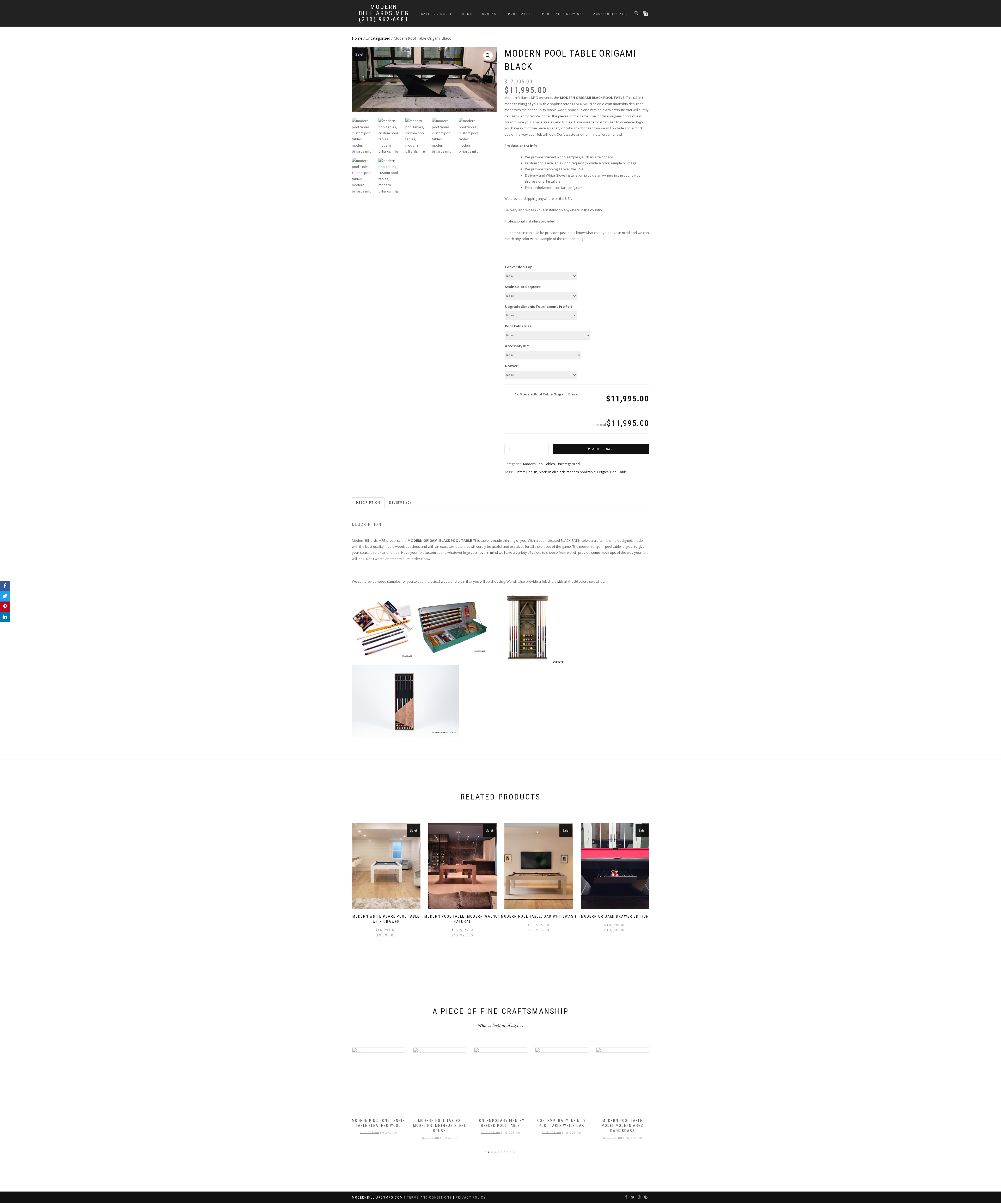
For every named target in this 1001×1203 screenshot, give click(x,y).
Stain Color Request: (523, 286)
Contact (490, 14)
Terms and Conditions (430, 1197)
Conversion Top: (519, 266)
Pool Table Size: (519, 326)
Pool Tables (520, 14)
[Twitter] (5, 596)
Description (368, 502)
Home (467, 14)
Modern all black (552, 472)
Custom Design (525, 472)
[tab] (368, 502)
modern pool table (581, 472)
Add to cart (603, 449)
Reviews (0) (400, 502)
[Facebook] (5, 586)
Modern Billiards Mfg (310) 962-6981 (384, 13)
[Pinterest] (5, 607)
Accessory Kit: (517, 346)
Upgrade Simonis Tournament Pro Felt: (539, 306)
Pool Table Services (563, 14)
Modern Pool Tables (539, 463)
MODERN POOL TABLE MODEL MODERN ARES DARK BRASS (561, 1125)
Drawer (511, 365)
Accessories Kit (609, 14)
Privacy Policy (471, 1197)
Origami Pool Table (612, 472)
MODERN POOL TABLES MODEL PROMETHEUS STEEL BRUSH (378, 1125)
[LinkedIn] (5, 617)
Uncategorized (378, 38)
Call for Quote (437, 14)
